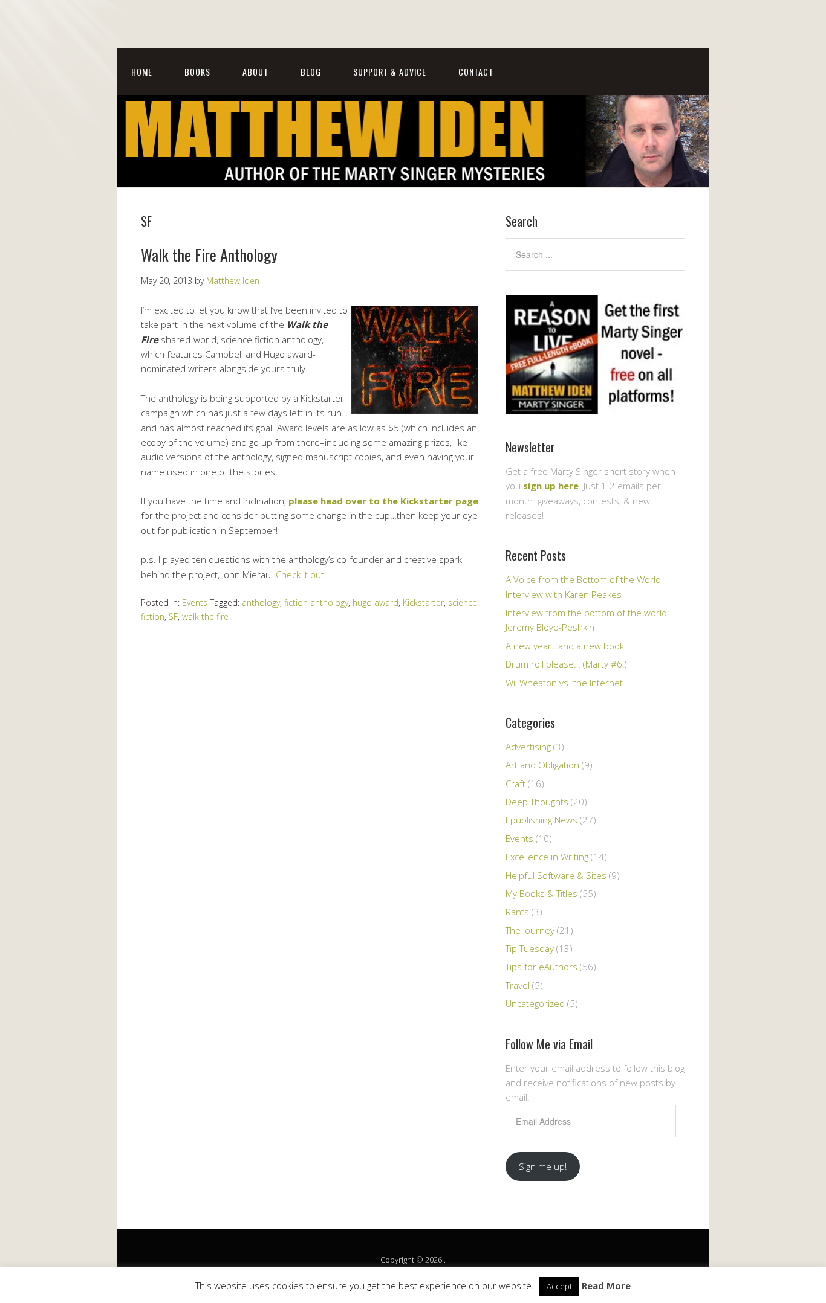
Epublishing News (541, 820)
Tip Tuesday (530, 948)
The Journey (530, 930)
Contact (475, 71)
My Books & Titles (541, 893)
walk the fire (205, 616)
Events (194, 602)
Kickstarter (423, 602)
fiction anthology (316, 602)
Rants (517, 912)
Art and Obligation (542, 765)
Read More (606, 1285)
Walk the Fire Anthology (209, 254)
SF (173, 616)
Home (141, 71)
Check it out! (301, 574)
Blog (311, 71)
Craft (515, 783)
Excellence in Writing (547, 857)
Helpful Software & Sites (556, 875)
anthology (261, 602)
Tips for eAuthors (541, 966)
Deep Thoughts (537, 802)
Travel (518, 985)
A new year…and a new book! (566, 646)
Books (197, 71)
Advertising (528, 747)
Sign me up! (543, 1166)
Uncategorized (535, 1003)
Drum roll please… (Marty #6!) (566, 664)
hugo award (375, 602)
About (255, 71)
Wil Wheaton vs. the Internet (564, 683)
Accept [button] (559, 1286)
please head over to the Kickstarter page (383, 501)
